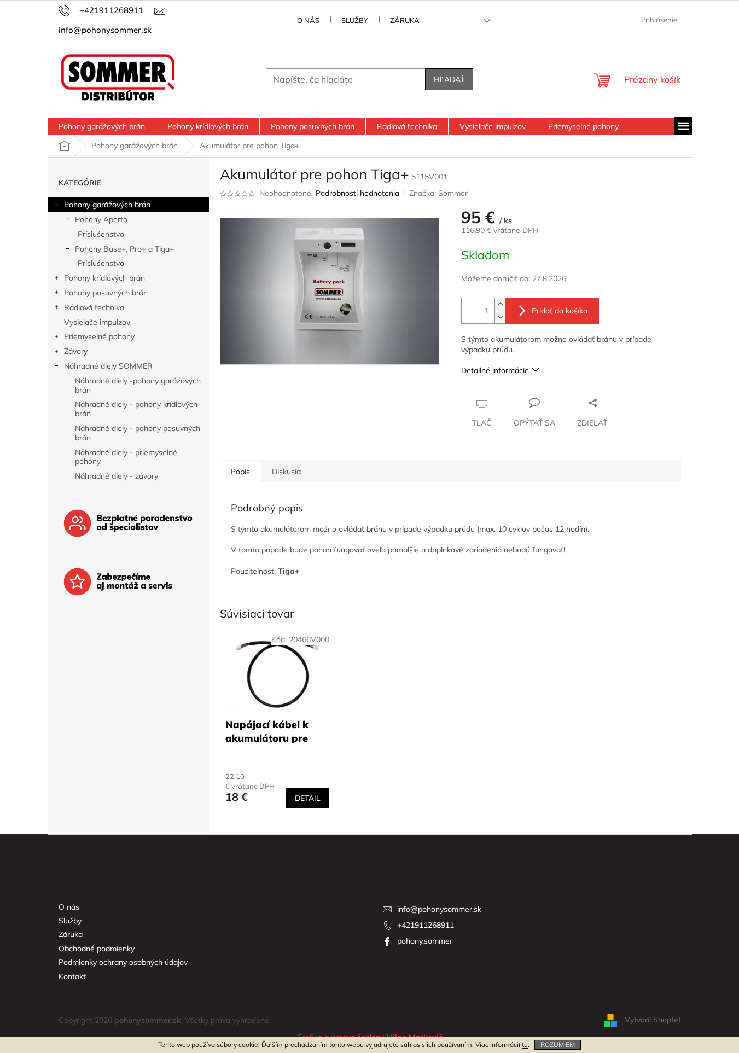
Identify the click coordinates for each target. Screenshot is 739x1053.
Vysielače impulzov (97, 322)
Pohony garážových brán (107, 205)
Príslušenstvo (101, 234)
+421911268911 (425, 925)
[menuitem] (102, 126)
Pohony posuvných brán (106, 293)
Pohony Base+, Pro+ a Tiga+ (124, 249)
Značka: (438, 193)
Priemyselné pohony (99, 336)
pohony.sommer (424, 941)
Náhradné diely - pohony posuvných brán (137, 433)
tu (525, 1044)
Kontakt (72, 976)
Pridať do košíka (559, 311)
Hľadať (449, 79)
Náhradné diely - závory (116, 476)
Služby (354, 20)
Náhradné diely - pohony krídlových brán (136, 408)
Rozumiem (557, 1044)
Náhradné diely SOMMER (108, 366)
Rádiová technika (94, 307)
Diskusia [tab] (286, 471)
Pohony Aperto (101, 219)
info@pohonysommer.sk (439, 909)
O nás (308, 20)
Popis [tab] (240, 471)
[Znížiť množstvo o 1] (499, 317)
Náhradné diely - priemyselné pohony (126, 457)
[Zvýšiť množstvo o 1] (499, 304)
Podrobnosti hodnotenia (357, 193)
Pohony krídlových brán (104, 278)
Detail (308, 798)
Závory (76, 351)
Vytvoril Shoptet (653, 1020)
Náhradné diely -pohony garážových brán (138, 385)
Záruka (405, 20)
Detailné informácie (495, 370)
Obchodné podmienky (97, 948)
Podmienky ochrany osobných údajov (123, 962)
